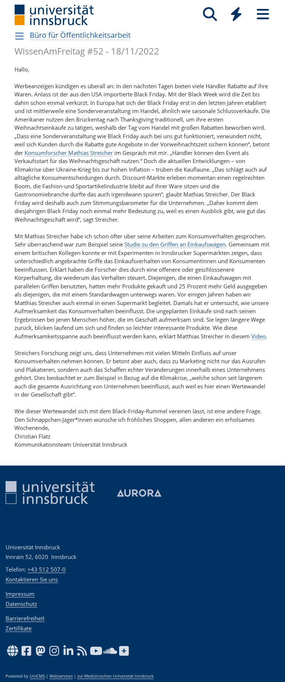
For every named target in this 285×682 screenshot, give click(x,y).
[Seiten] (263, 14)
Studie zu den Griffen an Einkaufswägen (175, 244)
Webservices (61, 676)
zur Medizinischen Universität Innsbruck (115, 676)
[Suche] (210, 14)
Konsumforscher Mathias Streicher (68, 152)
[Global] (236, 15)
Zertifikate (19, 628)
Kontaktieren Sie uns (32, 579)
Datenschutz (21, 603)
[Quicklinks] (236, 14)
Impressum (20, 593)
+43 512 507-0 (46, 569)
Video (258, 336)
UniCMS (37, 676)
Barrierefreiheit (25, 618)
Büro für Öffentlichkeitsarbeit (80, 35)
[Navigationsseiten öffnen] (19, 36)
